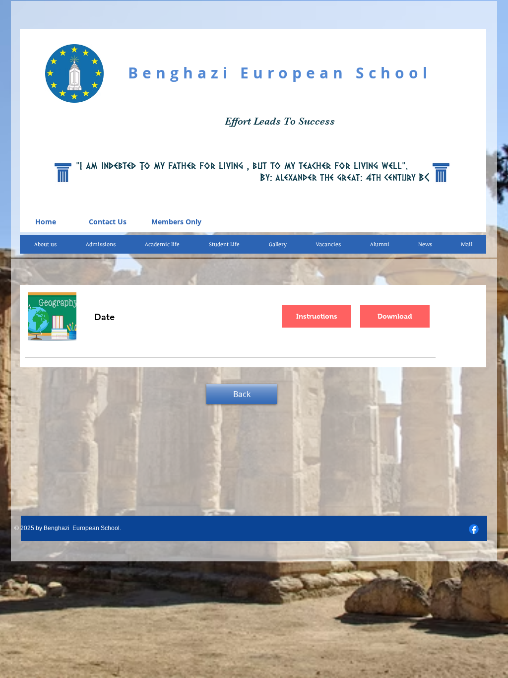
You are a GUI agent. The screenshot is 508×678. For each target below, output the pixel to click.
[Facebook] (473, 529)
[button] (162, 244)
